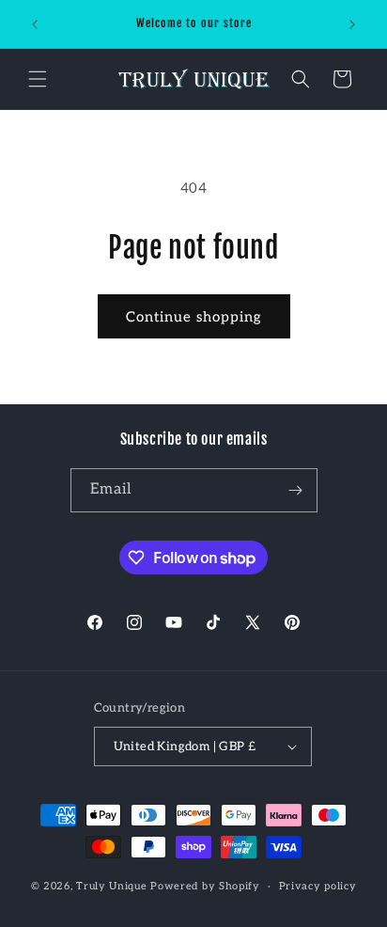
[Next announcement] (352, 24)
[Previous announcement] (34, 24)
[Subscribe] (296, 490)
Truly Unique (111, 886)
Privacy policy (318, 886)
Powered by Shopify (205, 886)
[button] (37, 79)
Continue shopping (194, 316)
